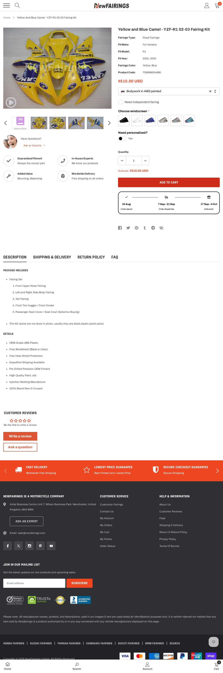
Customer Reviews (170, 511)
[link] (10, 102)
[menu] (6, 5)
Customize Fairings (111, 504)
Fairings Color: (127, 65)
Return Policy (91, 257)
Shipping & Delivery (52, 257)
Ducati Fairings (129, 643)
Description (15, 257)
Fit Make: (123, 44)
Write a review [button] (20, 436)
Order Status (107, 546)
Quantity (123, 151)
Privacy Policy (167, 539)
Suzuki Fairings (41, 643)
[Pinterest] (137, 227)
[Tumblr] (145, 227)
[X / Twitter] (128, 227)
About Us (165, 504)
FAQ (114, 257)
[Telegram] (153, 227)
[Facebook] (120, 227)
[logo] (111, 5)
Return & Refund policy (173, 532)
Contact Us (106, 511)
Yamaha (152, 44)
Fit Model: (124, 51)
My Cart (104, 532)
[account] (206, 5)
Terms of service (169, 546)
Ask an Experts (33, 145)
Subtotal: (123, 170)
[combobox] (169, 91)
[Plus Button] (145, 160)
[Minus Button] (122, 160)
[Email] (161, 227)
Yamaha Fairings (69, 643)
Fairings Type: (127, 37)
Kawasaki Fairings (99, 643)
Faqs (162, 518)
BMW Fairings (155, 643)
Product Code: (127, 72)
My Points (106, 539)
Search (175, 643)
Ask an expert (26, 521)
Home (6, 17)
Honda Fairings (14, 643)
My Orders (106, 525)
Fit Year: (123, 58)
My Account (107, 518)
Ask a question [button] (20, 447)
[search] (17, 5)
